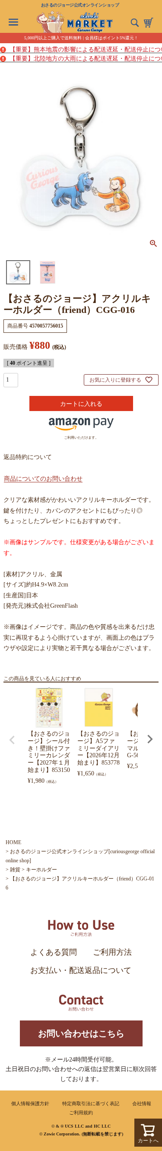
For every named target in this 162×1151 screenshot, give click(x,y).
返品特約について (27, 457)
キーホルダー (41, 870)
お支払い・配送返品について (80, 970)
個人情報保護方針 (30, 1103)
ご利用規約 (81, 1112)
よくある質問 (53, 952)
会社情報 (141, 1103)
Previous (12, 740)
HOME (13, 842)
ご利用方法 (112, 952)
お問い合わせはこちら (81, 1033)
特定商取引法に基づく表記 (90, 1103)
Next (150, 739)
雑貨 (15, 870)
